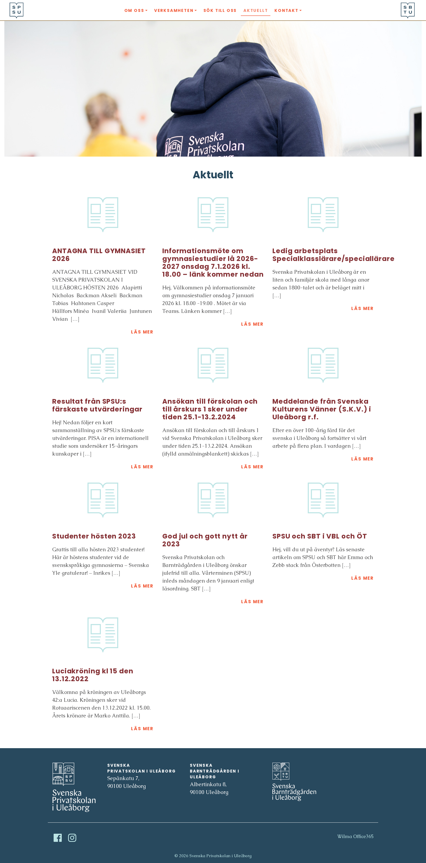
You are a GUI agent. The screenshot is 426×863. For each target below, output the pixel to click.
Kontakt (286, 10)
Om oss (134, 10)
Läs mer (142, 332)
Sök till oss (220, 10)
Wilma (344, 836)
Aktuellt (255, 10)
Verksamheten (174, 10)
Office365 (363, 836)
